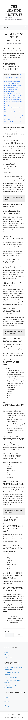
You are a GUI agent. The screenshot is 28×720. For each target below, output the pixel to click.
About (13, 714)
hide (20, 74)
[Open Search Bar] (25, 27)
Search (7, 632)
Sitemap (6, 706)
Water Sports (8, 658)
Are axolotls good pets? (15, 618)
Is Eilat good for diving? (11, 677)
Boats (6, 652)
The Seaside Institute (14, 10)
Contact (6, 701)
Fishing (15, 616)
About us (7, 697)
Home (8, 714)
